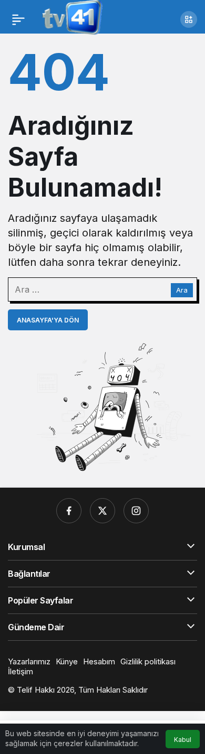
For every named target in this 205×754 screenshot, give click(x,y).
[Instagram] (136, 510)
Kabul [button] (182, 740)
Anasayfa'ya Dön (48, 320)
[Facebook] (68, 510)
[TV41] (70, 18)
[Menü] (18, 19)
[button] (188, 19)
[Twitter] (102, 510)
